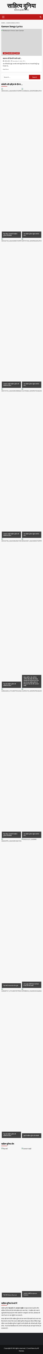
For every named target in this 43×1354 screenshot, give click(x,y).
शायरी (17, 53)
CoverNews (31, 1348)
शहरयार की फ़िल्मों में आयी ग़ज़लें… (12, 58)
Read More (6, 69)
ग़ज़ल (5, 53)
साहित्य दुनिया (21, 6)
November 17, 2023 (17, 61)
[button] (3, 16)
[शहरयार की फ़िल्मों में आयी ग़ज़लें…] (21, 42)
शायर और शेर (11, 53)
